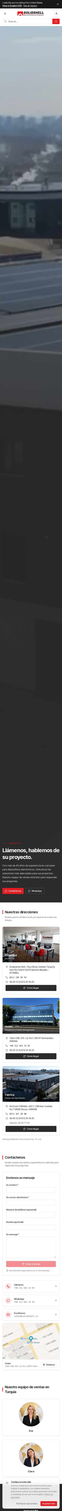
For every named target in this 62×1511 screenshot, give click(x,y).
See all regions (30, 5)
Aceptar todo (48, 1503)
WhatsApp (37, 891)
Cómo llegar (33, 988)
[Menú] (5, 13)
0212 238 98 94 (17, 977)
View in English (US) (12, 5)
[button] (31, 1339)
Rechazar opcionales (26, 1503)
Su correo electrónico (17, 1197)
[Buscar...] (56, 21)
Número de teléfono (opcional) (21, 1209)
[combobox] (27, 21)
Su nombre (12, 1185)
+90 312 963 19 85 (19, 1045)
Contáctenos (14, 891)
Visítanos (50, 1364)
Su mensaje (12, 1234)
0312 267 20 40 (17, 1113)
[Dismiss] (58, 4)
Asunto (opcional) (14, 1222)
